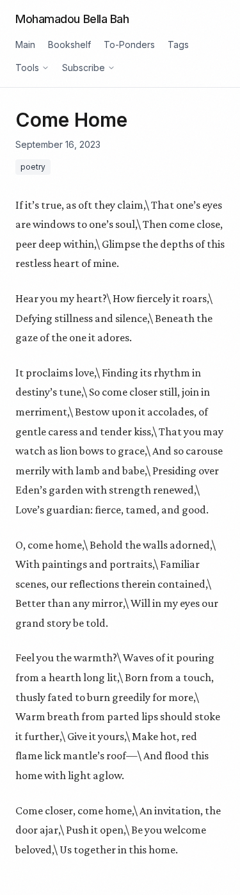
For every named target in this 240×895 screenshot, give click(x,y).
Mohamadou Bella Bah (72, 19)
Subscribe (83, 67)
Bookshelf (69, 44)
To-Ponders (129, 44)
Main (25, 44)
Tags (178, 44)
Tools (27, 67)
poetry (32, 167)
